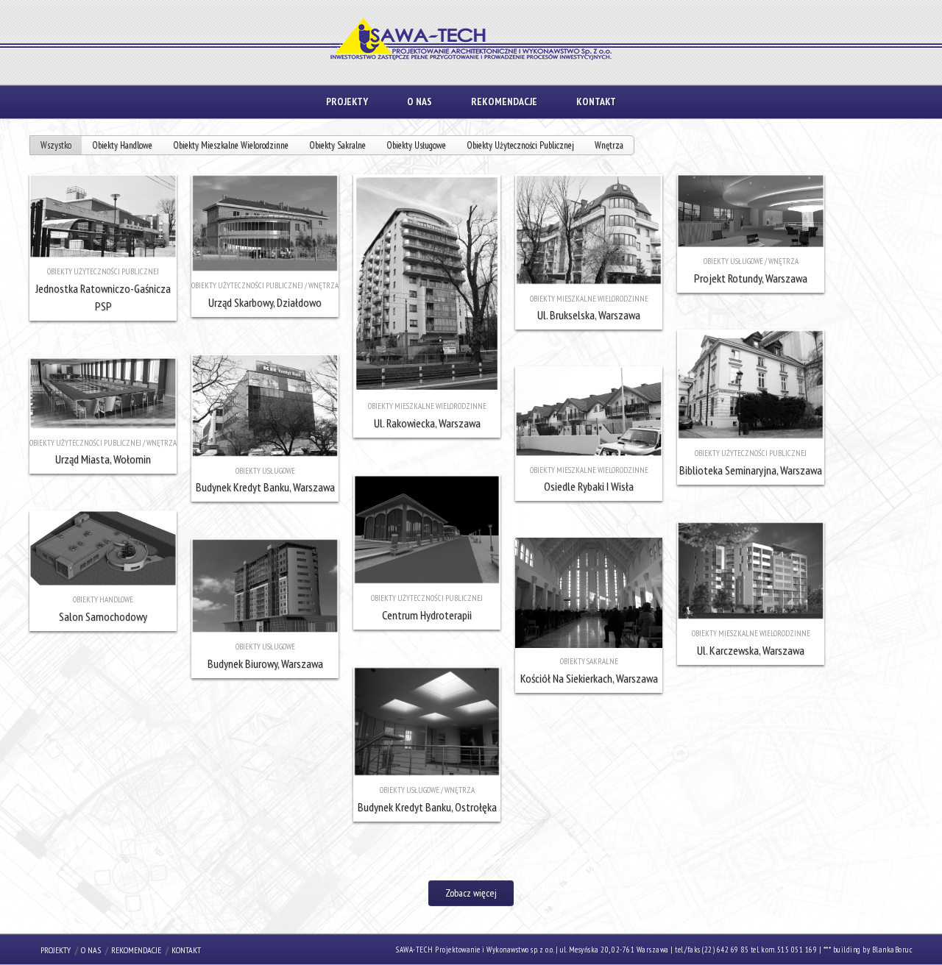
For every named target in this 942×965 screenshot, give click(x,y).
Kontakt (596, 101)
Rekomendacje (504, 101)
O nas (419, 101)
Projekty (347, 101)
